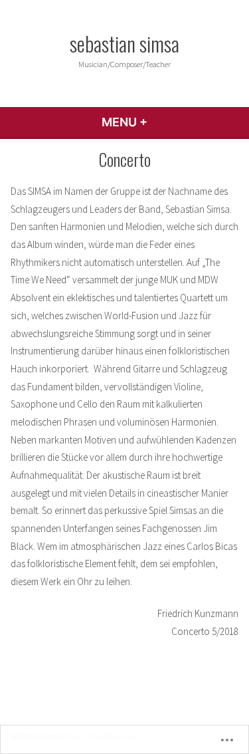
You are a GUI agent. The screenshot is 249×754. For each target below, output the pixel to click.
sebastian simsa (124, 43)
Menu (160, 122)
